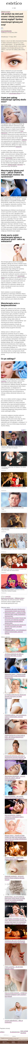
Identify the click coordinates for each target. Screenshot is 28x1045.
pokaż (9, 105)
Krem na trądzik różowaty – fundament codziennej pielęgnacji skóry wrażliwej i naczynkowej (16, 994)
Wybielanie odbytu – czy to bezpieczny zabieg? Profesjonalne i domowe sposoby (15, 631)
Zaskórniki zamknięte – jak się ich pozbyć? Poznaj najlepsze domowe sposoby (14, 878)
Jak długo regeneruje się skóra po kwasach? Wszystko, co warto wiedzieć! (14, 655)
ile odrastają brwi (15, 1032)
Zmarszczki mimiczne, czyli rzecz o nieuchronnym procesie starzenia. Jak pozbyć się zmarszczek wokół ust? (15, 757)
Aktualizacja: (8, 36)
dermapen (20, 164)
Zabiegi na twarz (5, 11)
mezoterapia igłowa (14, 93)
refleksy (2, 1032)
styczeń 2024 (7, 596)
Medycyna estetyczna (7, 598)
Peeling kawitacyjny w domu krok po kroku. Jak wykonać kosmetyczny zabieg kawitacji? (15, 737)
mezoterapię (8, 157)
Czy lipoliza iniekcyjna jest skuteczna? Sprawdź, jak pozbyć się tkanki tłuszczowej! (15, 626)
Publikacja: (9, 32)
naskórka (3, 381)
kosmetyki (18, 146)
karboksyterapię (12, 164)
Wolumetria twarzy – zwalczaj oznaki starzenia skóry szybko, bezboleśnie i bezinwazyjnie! (15, 614)
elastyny (24, 139)
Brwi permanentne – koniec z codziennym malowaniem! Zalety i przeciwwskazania (14, 816)
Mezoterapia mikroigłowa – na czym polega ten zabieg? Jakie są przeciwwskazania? (15, 777)
